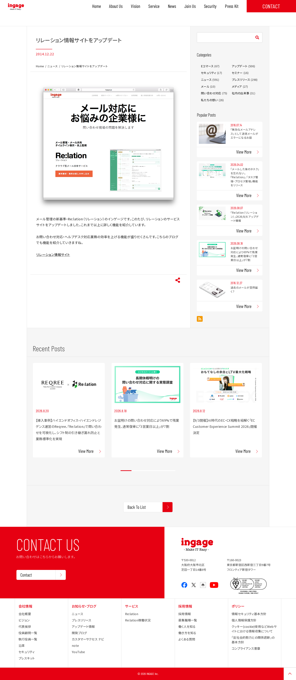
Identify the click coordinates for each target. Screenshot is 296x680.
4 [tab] (158, 470)
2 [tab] (137, 470)
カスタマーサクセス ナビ (88, 639)
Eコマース (207, 66)
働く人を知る (186, 626)
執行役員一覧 (27, 639)
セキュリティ (208, 73)
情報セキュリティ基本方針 (249, 614)
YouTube (78, 652)
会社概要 (24, 614)
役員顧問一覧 (27, 633)
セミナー (237, 73)
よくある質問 (186, 639)
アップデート (240, 66)
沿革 (21, 645)
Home (40, 66)
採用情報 (184, 614)
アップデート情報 (83, 626)
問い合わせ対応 (211, 93)
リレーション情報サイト (53, 254)
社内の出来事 (240, 93)
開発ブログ (79, 633)
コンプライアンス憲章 (246, 648)
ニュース (52, 66)
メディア (237, 86)
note (75, 645)
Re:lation (131, 614)
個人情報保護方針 (244, 620)
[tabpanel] (69, 410)
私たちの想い (209, 100)
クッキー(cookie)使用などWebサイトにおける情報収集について (254, 628)
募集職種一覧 (187, 620)
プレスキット (26, 658)
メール (205, 86)
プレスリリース (241, 80)
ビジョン (24, 620)
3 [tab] (148, 470)
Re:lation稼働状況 (138, 620)
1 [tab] (126, 470)
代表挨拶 (24, 626)
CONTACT (271, 6)
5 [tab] (169, 470)
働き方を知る (187, 633)
